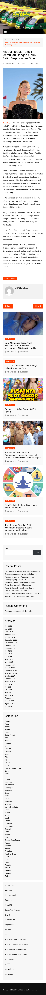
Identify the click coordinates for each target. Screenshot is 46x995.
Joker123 (8, 905)
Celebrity (8, 743)
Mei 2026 (8, 629)
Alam (7, 724)
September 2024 (11, 679)
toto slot (8, 930)
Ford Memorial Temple (13, 768)
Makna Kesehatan (12, 807)
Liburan (7, 799)
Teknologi (8, 851)
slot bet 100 (9, 885)
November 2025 (11, 643)
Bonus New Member (12, 910)
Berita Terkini (34, 63)
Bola (6, 738)
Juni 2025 (8, 654)
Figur (7, 754)
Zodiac (7, 876)
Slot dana (8, 900)
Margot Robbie (11, 278)
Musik (7, 818)
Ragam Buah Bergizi (13, 840)
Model (7, 815)
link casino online (11, 895)
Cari (6, 548)
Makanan (8, 801)
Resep (7, 843)
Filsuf (7, 760)
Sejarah (8, 846)
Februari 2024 (10, 698)
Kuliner (7, 796)
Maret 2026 (9, 632)
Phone (7, 835)
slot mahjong (9, 969)
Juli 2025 (8, 651)
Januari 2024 (10, 701)
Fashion (8, 749)
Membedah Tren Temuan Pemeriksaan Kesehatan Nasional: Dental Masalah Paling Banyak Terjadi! (23, 455)
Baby (7, 732)
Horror (7, 776)
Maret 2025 (9, 662)
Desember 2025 (11, 640)
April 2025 (9, 659)
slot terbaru (9, 974)
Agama (7, 721)
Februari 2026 (10, 634)
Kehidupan (9, 788)
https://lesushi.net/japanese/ (15, 949)
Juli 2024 (8, 684)
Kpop (7, 793)
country (7, 746)
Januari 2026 (10, 637)
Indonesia (8, 782)
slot (6, 935)
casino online (10, 920)
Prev (9, 306)
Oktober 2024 (10, 676)
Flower (7, 763)
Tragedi (7, 859)
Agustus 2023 (10, 704)
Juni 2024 (8, 687)
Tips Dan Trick (10, 854)
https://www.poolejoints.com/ (15, 940)
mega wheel (9, 925)
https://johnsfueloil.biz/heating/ (16, 944)
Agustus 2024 (10, 681)
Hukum (7, 779)
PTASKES (6, 123)
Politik (7, 837)
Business (8, 741)
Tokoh (7, 857)
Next (37, 306)
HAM (7, 774)
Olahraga (8, 823)
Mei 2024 (8, 690)
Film (6, 757)
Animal (7, 727)
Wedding (8, 865)
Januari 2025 (10, 668)
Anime (7, 729)
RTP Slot (8, 890)
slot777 (7, 964)
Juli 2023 (8, 706)
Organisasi (9, 826)
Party (7, 832)
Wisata (7, 868)
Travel (7, 862)
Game (7, 771)
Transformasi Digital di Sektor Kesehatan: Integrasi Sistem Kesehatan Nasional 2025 (19, 527)
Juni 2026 (8, 626)
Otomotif (8, 829)
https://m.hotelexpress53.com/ (16, 954)
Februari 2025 (10, 665)
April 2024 (9, 693)
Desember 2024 (11, 670)
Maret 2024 (9, 695)
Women (8, 873)
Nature (7, 821)
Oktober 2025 (10, 646)
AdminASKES (9, 63)
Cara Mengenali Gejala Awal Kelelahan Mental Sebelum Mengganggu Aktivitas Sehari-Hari (21, 345)
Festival (8, 752)
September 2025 (11, 648)
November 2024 (11, 673)
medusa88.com (10, 959)
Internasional (10, 785)
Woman (8, 871)
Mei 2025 (8, 657)
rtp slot (7, 915)
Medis (7, 810)
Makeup (8, 804)
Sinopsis (8, 848)
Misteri (7, 812)
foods (7, 765)
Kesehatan (9, 790)
